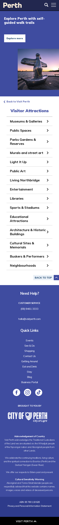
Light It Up (18, 162)
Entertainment (21, 189)
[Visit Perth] (12, 7)
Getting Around (29, 361)
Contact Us (29, 356)
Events (29, 340)
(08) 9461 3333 (29, 308)
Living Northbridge (25, 180)
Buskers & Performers (27, 256)
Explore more (15, 38)
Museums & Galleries (26, 121)
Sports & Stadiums (24, 207)
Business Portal (29, 382)
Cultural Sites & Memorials (22, 245)
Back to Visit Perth (18, 101)
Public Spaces (20, 130)
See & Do (29, 345)
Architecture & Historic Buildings (28, 232)
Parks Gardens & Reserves (23, 141)
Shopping (29, 350)
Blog (29, 377)
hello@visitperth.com (29, 318)
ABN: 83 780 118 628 (29, 502)
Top (43, 277)
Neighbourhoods (23, 265)
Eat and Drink (29, 366)
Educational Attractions (19, 219)
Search (46, 5)
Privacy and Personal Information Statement (29, 505)
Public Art (18, 171)
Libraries (16, 198)
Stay (29, 371)
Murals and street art (26, 153)
